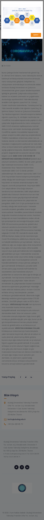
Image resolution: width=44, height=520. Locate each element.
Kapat (35, 35)
